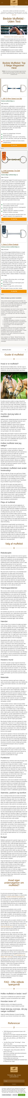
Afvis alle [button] (15, 1094)
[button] (2, 2)
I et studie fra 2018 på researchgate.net (15, 896)
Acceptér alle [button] (21, 1094)
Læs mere (14, 14)
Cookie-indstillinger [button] (7, 1094)
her (19, 73)
